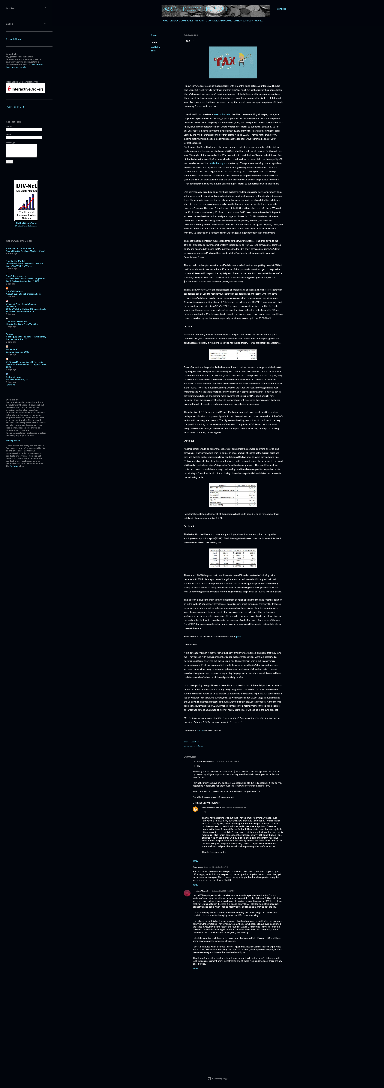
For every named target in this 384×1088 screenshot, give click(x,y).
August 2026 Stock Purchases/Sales (23, 293)
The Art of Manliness (16, 321)
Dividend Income (222, 20)
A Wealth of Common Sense (20, 248)
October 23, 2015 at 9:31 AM (227, 761)
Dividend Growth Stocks (26, 223)
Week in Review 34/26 (17, 379)
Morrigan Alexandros (201, 891)
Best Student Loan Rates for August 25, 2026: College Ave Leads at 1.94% (25, 279)
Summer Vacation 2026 (17, 352)
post (238, 636)
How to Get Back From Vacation (22, 324)
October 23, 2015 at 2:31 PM (216, 867)
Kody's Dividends (14, 291)
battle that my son (218, 163)
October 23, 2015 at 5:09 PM (234, 807)
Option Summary (244, 20)
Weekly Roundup (222, 114)
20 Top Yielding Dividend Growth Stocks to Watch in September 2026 (26, 310)
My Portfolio (203, 20)
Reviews (14, 466)
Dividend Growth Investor (203, 761)
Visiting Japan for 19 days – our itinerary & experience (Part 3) (26, 337)
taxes (153, 50)
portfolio (155, 47)
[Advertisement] (233, 1041)
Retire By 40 (12, 349)
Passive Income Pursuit (195, 8)
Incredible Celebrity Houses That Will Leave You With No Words (25, 264)
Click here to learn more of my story (24, 65)
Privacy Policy (13, 440)
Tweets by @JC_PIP (15, 106)
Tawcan (10, 334)
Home (165, 20)
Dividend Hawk (13, 377)
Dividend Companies (181, 20)
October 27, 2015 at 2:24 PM (223, 891)
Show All (11, 384)
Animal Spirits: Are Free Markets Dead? (25, 251)
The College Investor (16, 276)
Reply (195, 861)
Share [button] (153, 35)
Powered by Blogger (220, 1079)
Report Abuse (13, 38)
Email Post (195, 742)
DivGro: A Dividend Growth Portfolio (24, 362)
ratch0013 (200, 730)
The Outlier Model (15, 261)
